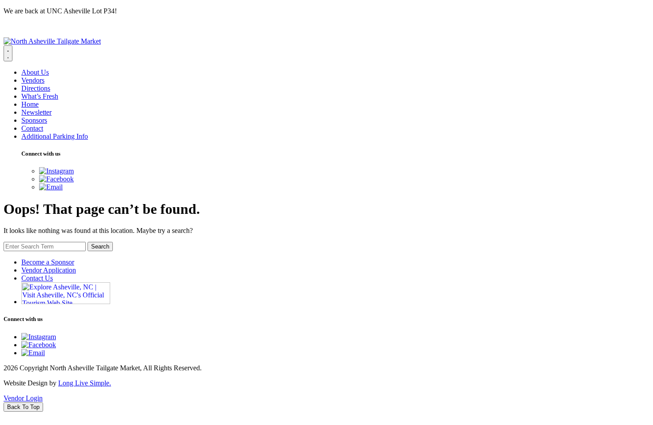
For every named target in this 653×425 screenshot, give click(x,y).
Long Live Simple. (84, 383)
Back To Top (23, 407)
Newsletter (36, 112)
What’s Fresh (39, 96)
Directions (35, 88)
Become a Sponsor (47, 262)
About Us (35, 72)
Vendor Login (23, 398)
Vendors (32, 80)
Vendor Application (48, 270)
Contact (32, 128)
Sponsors (34, 120)
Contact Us (37, 278)
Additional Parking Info (54, 136)
